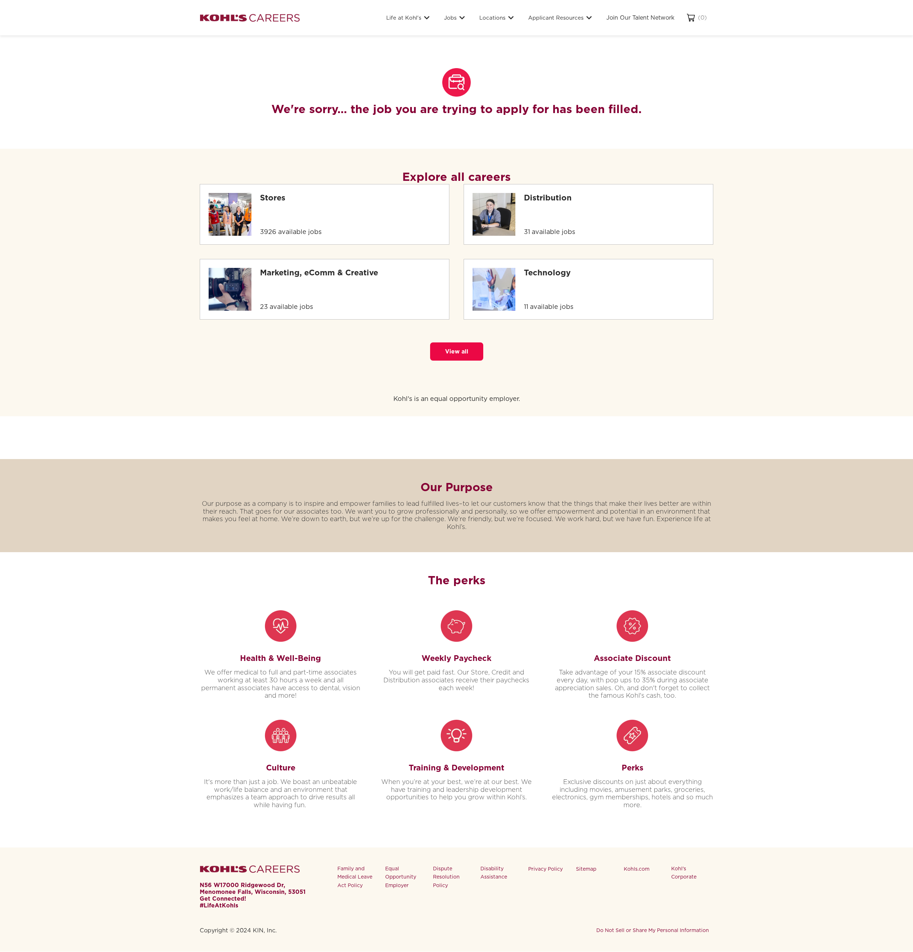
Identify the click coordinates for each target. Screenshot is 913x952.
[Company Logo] (250, 17)
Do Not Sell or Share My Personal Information (652, 930)
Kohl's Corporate (684, 873)
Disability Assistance (493, 873)
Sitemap (586, 869)
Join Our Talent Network (640, 17)
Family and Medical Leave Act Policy (354, 877)
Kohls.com (636, 869)
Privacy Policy (545, 869)
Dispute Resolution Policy (446, 877)
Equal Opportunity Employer (400, 877)
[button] (456, 351)
